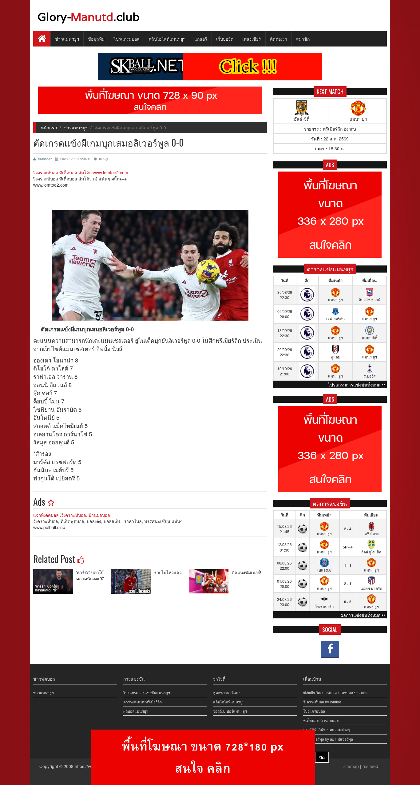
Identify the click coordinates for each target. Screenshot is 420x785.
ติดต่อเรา (278, 38)
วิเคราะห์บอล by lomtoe (322, 701)
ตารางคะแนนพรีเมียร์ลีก (142, 701)
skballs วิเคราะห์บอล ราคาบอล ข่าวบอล (335, 692)
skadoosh (45, 158)
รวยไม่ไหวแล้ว (168, 572)
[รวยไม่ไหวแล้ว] (132, 581)
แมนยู (103, 158)
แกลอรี (200, 38)
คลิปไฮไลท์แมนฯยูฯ (167, 38)
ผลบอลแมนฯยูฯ (135, 711)
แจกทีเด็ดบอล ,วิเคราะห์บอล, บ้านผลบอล (71, 515)
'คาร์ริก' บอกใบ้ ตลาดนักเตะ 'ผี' (90, 575)
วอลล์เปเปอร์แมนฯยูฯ (230, 711)
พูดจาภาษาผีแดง (226, 692)
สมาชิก (303, 38)
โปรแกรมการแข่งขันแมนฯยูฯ (146, 692)
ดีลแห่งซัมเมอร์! (246, 572)
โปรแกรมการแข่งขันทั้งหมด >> (356, 384)
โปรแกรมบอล (126, 38)
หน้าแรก (49, 127)
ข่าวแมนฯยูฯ (67, 38)
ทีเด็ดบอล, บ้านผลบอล (321, 720)
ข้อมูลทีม (96, 38)
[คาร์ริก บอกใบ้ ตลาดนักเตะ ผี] (54, 581)
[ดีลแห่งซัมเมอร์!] (210, 581)
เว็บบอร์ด (224, 38)
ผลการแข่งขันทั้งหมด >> (363, 615)
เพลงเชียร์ (251, 38)
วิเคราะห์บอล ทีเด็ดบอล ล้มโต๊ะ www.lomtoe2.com (80, 172)
